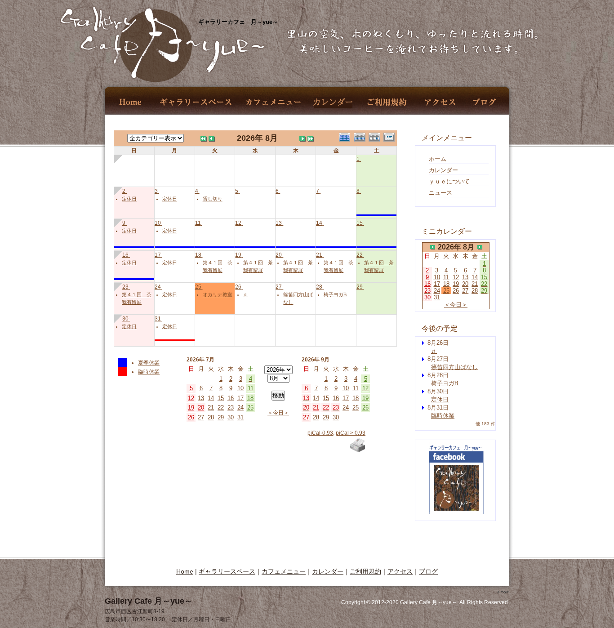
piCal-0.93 (320, 433)
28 (319, 287)
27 (279, 287)
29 (359, 287)
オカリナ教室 (217, 294)
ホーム (437, 159)
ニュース (440, 192)
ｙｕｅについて (449, 181)
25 (198, 287)
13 (279, 223)
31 (158, 319)
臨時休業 (149, 372)
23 (125, 287)
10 (158, 223)
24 (158, 287)
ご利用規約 (386, 102)
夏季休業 (149, 363)
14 (319, 223)
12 (238, 223)
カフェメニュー (273, 102)
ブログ (484, 102)
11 (198, 223)
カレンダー (333, 102)
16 (125, 255)
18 (198, 255)
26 (238, 287)
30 (125, 319)
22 (359, 255)
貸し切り (212, 198)
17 (158, 255)
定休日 (129, 198)
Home (131, 102)
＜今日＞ (278, 413)
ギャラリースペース (195, 102)
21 (319, 255)
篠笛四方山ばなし (454, 367)
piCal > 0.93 (350, 433)
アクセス (440, 102)
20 (279, 255)
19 (238, 255)
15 (359, 223)
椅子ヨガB (335, 294)
